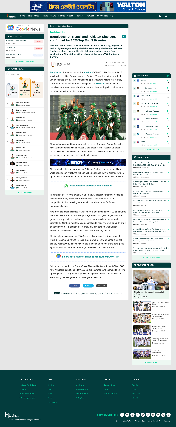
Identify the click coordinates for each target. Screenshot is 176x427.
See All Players (26, 192)
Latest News (80, 385)
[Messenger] (153, 415)
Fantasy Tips (80, 398)
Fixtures (50, 394)
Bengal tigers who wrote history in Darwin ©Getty (160, 339)
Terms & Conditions (110, 394)
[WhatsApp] (148, 415)
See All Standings (150, 150)
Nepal (101, 293)
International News (82, 394)
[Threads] (168, 415)
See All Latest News (152, 257)
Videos (70, 16)
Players (90, 16)
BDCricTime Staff (63, 64)
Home (22, 16)
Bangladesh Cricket (65, 26)
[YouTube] (127, 415)
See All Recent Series (26, 62)
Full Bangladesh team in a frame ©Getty (160, 351)
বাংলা (111, 16)
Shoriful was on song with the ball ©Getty (160, 315)
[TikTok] (143, 415)
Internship (135, 398)
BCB (77, 293)
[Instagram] (132, 415)
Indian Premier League (27, 394)
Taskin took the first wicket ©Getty (160, 303)
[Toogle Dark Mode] (160, 16)
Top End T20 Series (113, 293)
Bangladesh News (82, 389)
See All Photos (152, 363)
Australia (88, 72)
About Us (135, 385)
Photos (61, 16)
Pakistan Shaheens (89, 293)
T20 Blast (23, 389)
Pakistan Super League (27, 398)
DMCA (106, 389)
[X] (138, 415)
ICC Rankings (102, 16)
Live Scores (51, 385)
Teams (53, 16)
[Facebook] (122, 415)
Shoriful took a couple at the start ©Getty (160, 327)
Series (50, 398)
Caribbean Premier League (28, 385)
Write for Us (136, 394)
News (45, 16)
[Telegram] (163, 415)
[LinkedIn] (158, 415)
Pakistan (100, 83)
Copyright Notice (109, 385)
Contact (134, 389)
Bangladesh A (67, 293)
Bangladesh (56, 72)
